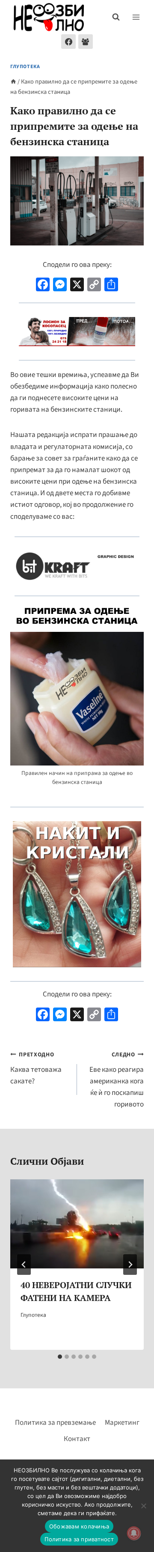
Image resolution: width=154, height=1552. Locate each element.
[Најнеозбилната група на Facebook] (85, 41)
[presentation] (77, 1223)
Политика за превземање (55, 1422)
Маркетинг (122, 1422)
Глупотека (25, 66)
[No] (143, 1505)
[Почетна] (13, 81)
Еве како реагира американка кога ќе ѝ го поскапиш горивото (116, 1079)
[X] (77, 286)
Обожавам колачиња (79, 1526)
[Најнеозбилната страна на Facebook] (68, 41)
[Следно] (130, 1264)
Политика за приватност (79, 1539)
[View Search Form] (116, 17)
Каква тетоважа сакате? (36, 1068)
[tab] (60, 1357)
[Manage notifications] (134, 1533)
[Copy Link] (94, 286)
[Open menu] (136, 17)
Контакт (77, 1439)
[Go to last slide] (24, 1264)
